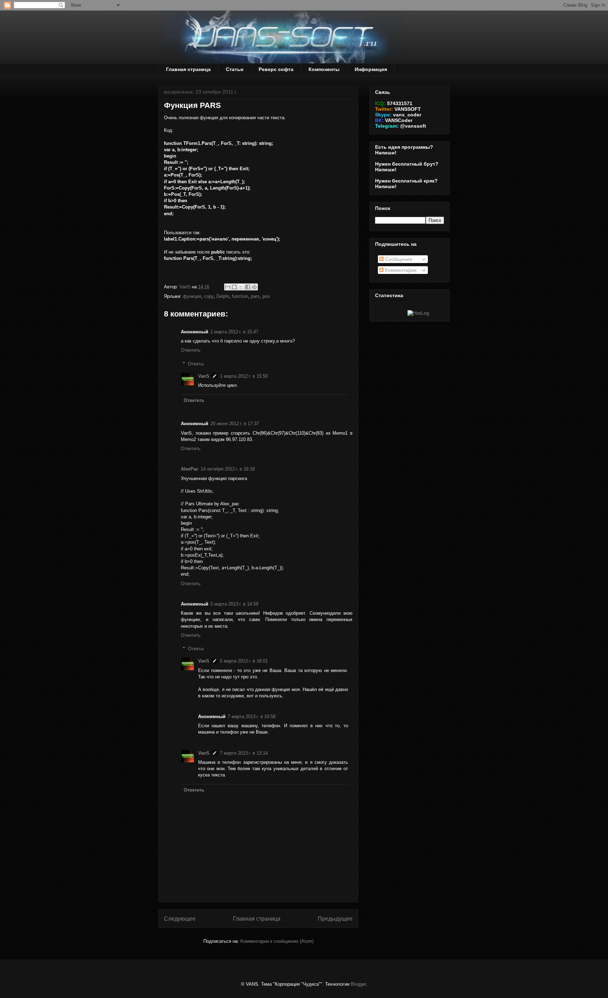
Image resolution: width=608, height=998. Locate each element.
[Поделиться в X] (241, 286)
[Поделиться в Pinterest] (254, 286)
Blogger (358, 984)
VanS (203, 376)
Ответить (191, 350)
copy (209, 296)
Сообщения (398, 259)
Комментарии (400, 270)
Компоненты (324, 69)
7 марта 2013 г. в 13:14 (244, 753)
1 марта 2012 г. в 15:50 (244, 376)
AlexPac (189, 469)
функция (192, 296)
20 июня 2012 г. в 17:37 (234, 423)
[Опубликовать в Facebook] (247, 286)
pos (266, 296)
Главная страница (188, 69)
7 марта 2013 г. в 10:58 (252, 716)
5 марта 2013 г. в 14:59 (234, 604)
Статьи (234, 69)
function (240, 296)
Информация (371, 69)
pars (255, 296)
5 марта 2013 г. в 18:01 (244, 661)
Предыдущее (335, 919)
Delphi (222, 296)
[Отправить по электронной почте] (227, 286)
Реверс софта (276, 69)
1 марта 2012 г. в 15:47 (234, 331)
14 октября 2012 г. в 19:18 (228, 469)
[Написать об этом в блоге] (234, 286)
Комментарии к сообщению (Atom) (277, 941)
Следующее (180, 919)
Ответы (196, 363)
